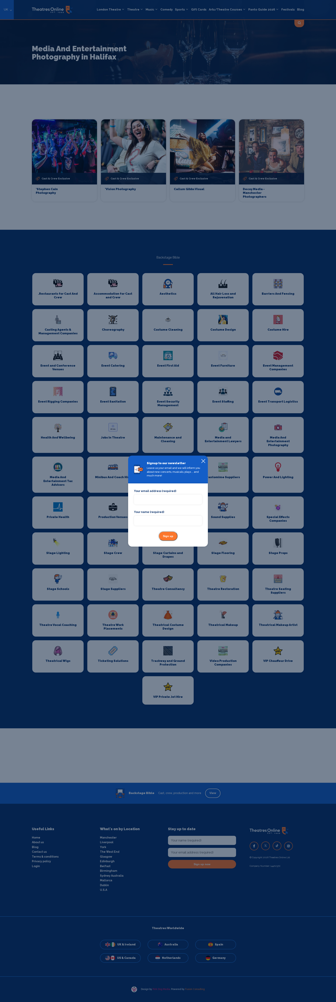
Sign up (168, 536)
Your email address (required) (155, 491)
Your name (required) (149, 512)
